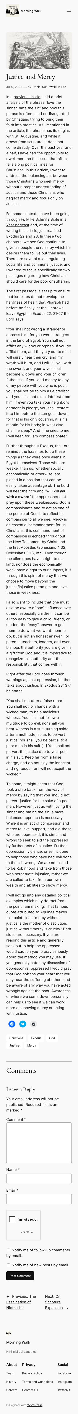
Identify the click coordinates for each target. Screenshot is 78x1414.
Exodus (36, 1038)
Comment (16, 1119)
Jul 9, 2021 (14, 87)
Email (12, 1190)
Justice (14, 1045)
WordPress (34, 1405)
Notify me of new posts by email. (40, 1265)
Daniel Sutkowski (44, 87)
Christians (16, 1038)
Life (63, 87)
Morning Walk (31, 11)
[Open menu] (69, 10)
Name (13, 1169)
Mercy (31, 1045)
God (52, 1038)
